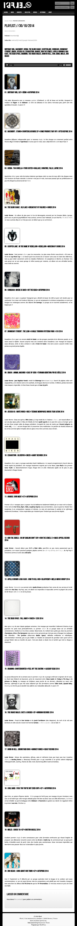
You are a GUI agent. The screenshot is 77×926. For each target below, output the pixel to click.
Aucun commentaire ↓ (10, 31)
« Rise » (14, 426)
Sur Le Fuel (27, 12)
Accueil (6, 12)
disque (51, 381)
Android (14, 40)
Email (20, 40)
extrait (18, 592)
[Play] (7, 65)
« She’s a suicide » (45, 723)
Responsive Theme (44, 923)
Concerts (19, 12)
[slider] (68, 65)
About (50, 12)
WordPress (43, 925)
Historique (43, 12)
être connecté (18, 899)
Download (13, 36)
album (25, 254)
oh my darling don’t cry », (54, 550)
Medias (35, 12)
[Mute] (64, 65)
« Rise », (55, 420)
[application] (38, 65)
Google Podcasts (28, 40)
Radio (12, 12)
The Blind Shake (67, 218)
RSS (35, 40)
